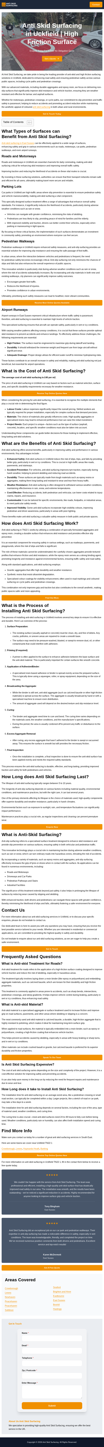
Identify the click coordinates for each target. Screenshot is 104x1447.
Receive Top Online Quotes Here (52, 393)
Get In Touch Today (52, 114)
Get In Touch (52, 949)
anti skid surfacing (41, 107)
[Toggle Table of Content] (28, 122)
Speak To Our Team (52, 1057)
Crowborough (8, 1149)
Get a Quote (50, 59)
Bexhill (56, 1305)
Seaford (57, 1287)
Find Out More (52, 598)
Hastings (57, 1309)
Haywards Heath (31, 1149)
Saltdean (9, 1310)
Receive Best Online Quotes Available (52, 303)
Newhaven (10, 1297)
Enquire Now (52, 827)
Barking (44, 1149)
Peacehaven (11, 1301)
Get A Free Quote (52, 1268)
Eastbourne (58, 1296)
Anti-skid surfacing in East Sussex (18, 143)
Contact (96, 5)
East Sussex (59, 1300)
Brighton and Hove (62, 1291)
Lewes (19, 1149)
